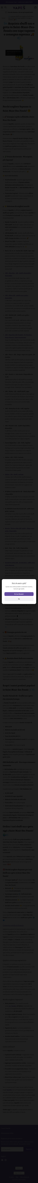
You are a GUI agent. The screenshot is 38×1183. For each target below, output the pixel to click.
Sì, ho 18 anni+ (19, 594)
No (19, 599)
